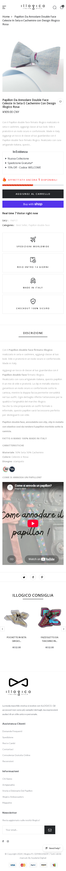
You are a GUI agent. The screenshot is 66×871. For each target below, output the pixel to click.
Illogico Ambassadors (13, 796)
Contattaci (7, 749)
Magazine (7, 802)
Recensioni (7, 761)
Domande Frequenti (12, 731)
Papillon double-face (39, 225)
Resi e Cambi (8, 743)
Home (6, 16)
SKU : (5, 220)
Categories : (8, 225)
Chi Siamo (7, 778)
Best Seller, (22, 225)
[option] (16, 632)
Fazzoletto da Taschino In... (49, 638)
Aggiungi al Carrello (33, 193)
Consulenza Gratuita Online (16, 755)
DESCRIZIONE (33, 333)
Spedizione (7, 737)
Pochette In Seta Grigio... (16, 638)
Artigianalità (8, 784)
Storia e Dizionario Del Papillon (17, 790)
